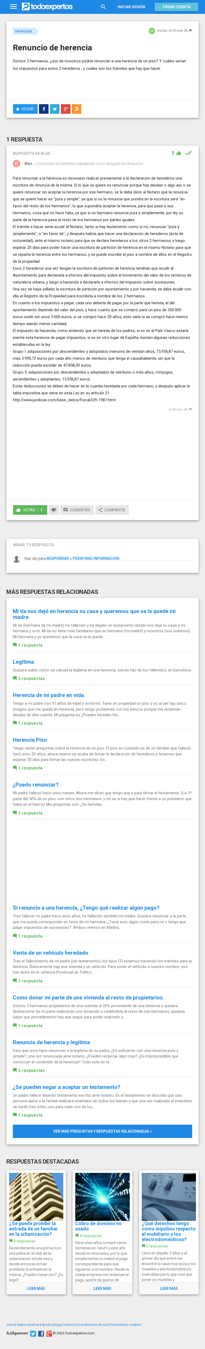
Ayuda (46, 1325)
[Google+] (48, 1333)
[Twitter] (32, 1333)
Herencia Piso (30, 740)
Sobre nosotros (28, 1325)
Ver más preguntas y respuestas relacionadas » (102, 1131)
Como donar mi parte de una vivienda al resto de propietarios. (88, 997)
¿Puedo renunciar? (36, 784)
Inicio (10, 1325)
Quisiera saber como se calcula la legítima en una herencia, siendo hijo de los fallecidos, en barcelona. (102, 670)
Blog (56, 1325)
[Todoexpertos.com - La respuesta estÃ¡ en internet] (47, 6)
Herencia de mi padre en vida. (49, 695)
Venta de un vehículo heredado (50, 953)
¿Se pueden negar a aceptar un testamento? (66, 1087)
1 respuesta (30, 645)
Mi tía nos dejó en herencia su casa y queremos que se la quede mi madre (94, 614)
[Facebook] (40, 1333)
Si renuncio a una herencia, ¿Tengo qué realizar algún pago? (86, 908)
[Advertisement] (75, 80)
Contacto (69, 1325)
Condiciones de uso (93, 1325)
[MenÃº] (13, 7)
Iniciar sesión (131, 7)
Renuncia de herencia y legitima (51, 1042)
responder (58, 558)
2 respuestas (31, 678)
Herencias (23, 31)
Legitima (23, 662)
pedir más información (96, 558)
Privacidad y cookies (126, 1325)
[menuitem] (44, 109)
